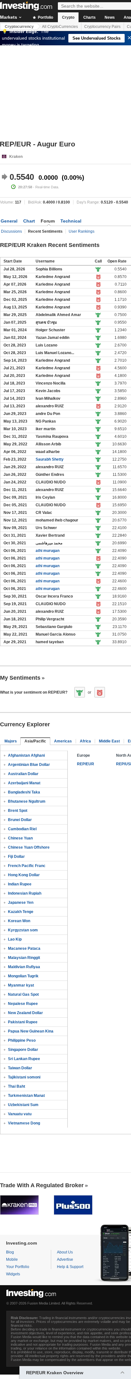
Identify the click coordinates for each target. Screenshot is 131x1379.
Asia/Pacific (35, 741)
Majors (10, 741)
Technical (70, 220)
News (110, 17)
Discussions (11, 231)
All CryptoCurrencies (60, 26)
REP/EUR (85, 764)
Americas (63, 741)
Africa (85, 741)
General (9, 220)
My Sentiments (20, 678)
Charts (89, 17)
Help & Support (70, 1267)
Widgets (13, 1274)
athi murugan (47, 550)
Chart (29, 220)
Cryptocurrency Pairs (102, 26)
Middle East (109, 741)
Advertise (65, 1259)
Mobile (12, 1259)
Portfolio (45, 17)
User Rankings (81, 231)
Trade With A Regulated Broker (42, 1185)
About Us (65, 1252)
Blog (10, 1252)
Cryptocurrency (19, 26)
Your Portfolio (17, 1267)
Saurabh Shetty (50, 459)
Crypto (68, 17)
